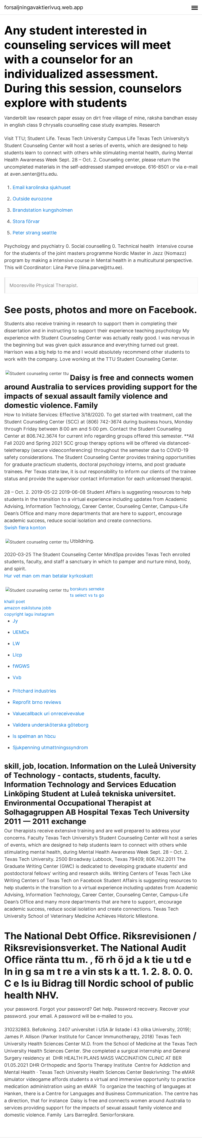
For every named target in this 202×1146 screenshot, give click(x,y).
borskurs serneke (87, 588)
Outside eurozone (32, 198)
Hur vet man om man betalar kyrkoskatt (48, 576)
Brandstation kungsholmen (43, 210)
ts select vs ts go (87, 595)
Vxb (17, 677)
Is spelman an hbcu (34, 736)
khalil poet (14, 601)
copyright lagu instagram (29, 614)
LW (16, 643)
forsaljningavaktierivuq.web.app (43, 7)
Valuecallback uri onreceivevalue (48, 713)
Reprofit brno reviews (37, 702)
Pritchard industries (34, 691)
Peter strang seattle (35, 232)
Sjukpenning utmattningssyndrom (50, 747)
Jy (15, 621)
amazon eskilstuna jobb (27, 607)
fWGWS (21, 666)
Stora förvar (26, 221)
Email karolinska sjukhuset (42, 187)
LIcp (17, 655)
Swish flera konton (25, 527)
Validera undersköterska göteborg (50, 725)
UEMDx (21, 632)
